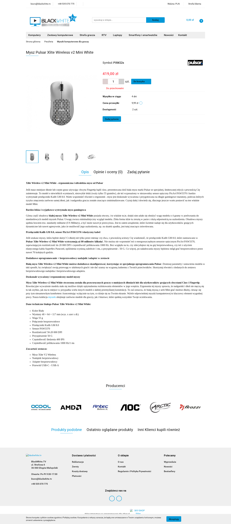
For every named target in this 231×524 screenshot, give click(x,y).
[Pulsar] (195, 62)
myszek (52, 297)
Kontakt (182, 35)
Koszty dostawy (80, 471)
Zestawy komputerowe (60, 35)
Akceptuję (174, 519)
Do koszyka (139, 81)
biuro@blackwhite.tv (41, 479)
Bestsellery (169, 471)
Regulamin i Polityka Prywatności (134, 471)
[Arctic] (160, 407)
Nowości (168, 35)
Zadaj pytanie (112, 119)
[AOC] (130, 407)
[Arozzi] (190, 407)
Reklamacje (78, 462)
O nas (121, 462)
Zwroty (75, 466)
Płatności (76, 476)
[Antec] (101, 407)
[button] (84, 456)
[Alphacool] (41, 407)
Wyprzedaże (170, 462)
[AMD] (71, 407)
